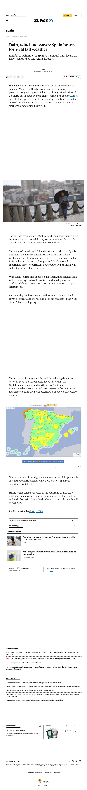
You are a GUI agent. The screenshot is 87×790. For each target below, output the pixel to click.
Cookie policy (56, 772)
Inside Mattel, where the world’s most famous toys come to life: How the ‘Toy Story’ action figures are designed (43, 686)
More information (14, 571)
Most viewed (10, 678)
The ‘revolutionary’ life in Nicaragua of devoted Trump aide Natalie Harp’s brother (34, 683)
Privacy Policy (38, 772)
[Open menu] (7, 20)
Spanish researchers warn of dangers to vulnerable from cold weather (49, 538)
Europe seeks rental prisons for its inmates (26, 663)
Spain (10, 30)
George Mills (36, 511)
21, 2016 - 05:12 (46, 71)
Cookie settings (47, 772)
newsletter (11, 726)
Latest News (23, 36)
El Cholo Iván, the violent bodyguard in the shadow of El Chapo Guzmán (30, 690)
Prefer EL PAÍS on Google (73, 77)
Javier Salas (26, 542)
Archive (49, 726)
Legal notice (31, 772)
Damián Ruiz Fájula (28, 557)
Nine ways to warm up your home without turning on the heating (49, 553)
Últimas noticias (12, 648)
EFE (43, 69)
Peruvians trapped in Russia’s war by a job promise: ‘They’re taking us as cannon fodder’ (43, 659)
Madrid (8, 36)
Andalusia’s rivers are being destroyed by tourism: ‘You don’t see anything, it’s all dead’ (35, 700)
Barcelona (15, 36)
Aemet (74, 95)
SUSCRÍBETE (67, 15)
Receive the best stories (15, 731)
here (51, 571)
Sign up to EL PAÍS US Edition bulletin (24, 520)
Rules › (76, 526)
